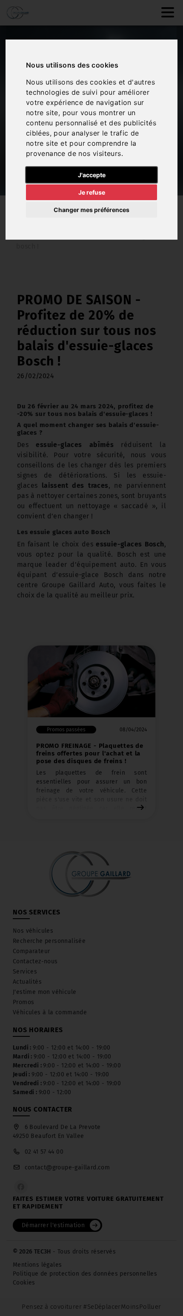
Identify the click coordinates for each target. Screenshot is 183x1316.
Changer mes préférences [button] (91, 209)
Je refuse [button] (91, 192)
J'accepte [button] (92, 174)
